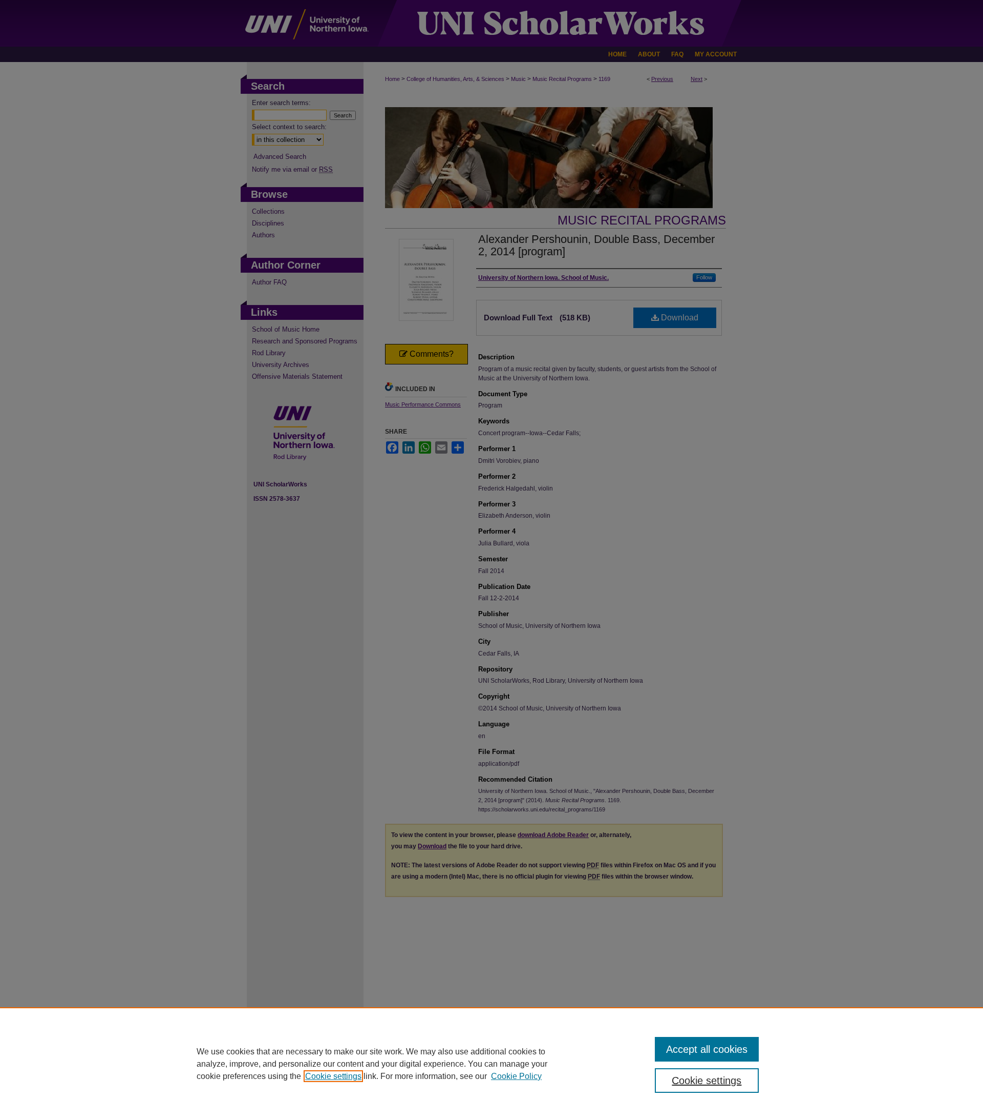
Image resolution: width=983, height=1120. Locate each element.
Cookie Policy (516, 1076)
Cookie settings (333, 1076)
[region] (491, 1063)
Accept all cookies (706, 1049)
